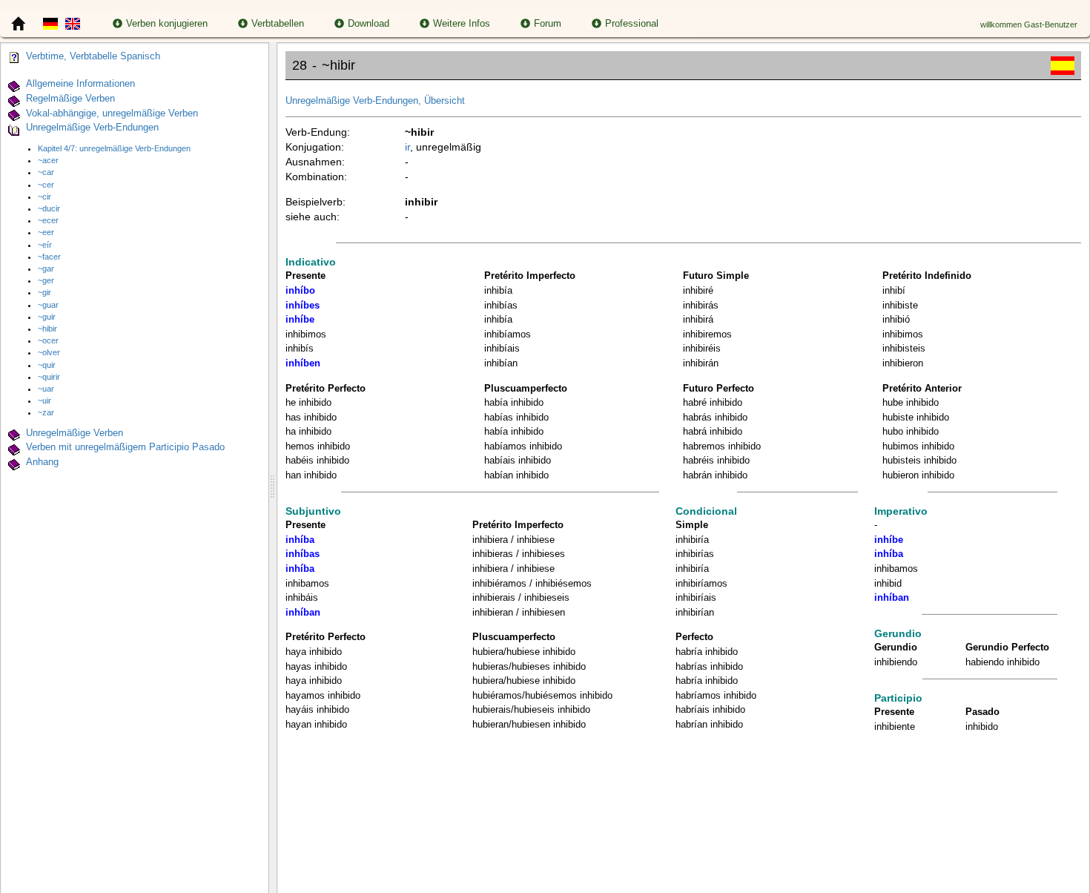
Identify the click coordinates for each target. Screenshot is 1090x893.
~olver (49, 352)
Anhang (42, 462)
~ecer (48, 220)
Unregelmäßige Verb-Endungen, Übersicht (375, 101)
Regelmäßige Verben (70, 98)
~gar (46, 268)
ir (407, 147)
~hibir (47, 328)
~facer (49, 256)
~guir (47, 316)
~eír (45, 244)
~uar (46, 388)
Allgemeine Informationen (80, 84)
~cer (46, 184)
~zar (46, 412)
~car (46, 172)
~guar (48, 304)
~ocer (48, 340)
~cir (44, 196)
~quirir (49, 376)
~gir (44, 292)
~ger (46, 280)
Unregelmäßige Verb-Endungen (92, 128)
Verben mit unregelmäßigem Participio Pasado (125, 448)
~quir (47, 364)
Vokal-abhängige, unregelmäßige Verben (112, 113)
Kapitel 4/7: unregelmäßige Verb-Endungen (114, 148)
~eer (46, 232)
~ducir (49, 208)
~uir (44, 400)
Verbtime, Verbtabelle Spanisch (93, 56)
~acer (48, 160)
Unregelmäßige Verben (74, 433)
